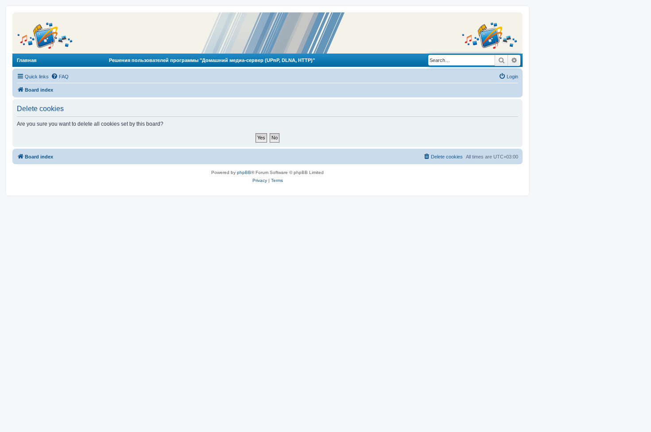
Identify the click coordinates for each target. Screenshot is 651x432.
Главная (26, 60)
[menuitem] (60, 76)
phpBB (244, 172)
